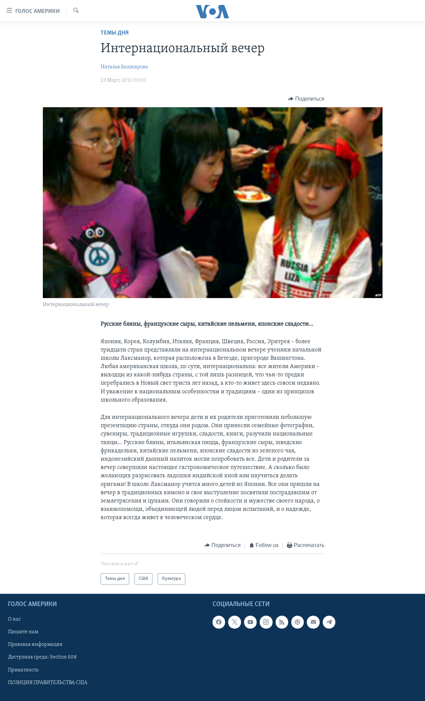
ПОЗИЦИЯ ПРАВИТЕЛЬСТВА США (47, 682)
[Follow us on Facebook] (218, 622)
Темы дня (114, 33)
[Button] (306, 99)
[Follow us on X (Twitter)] (234, 622)
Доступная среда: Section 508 (42, 657)
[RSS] (282, 622)
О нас (14, 619)
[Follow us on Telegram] (329, 622)
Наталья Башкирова (124, 67)
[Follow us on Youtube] (250, 622)
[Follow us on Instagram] (266, 622)
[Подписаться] (313, 622)
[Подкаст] (297, 622)
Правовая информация (35, 644)
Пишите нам (23, 632)
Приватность (23, 670)
